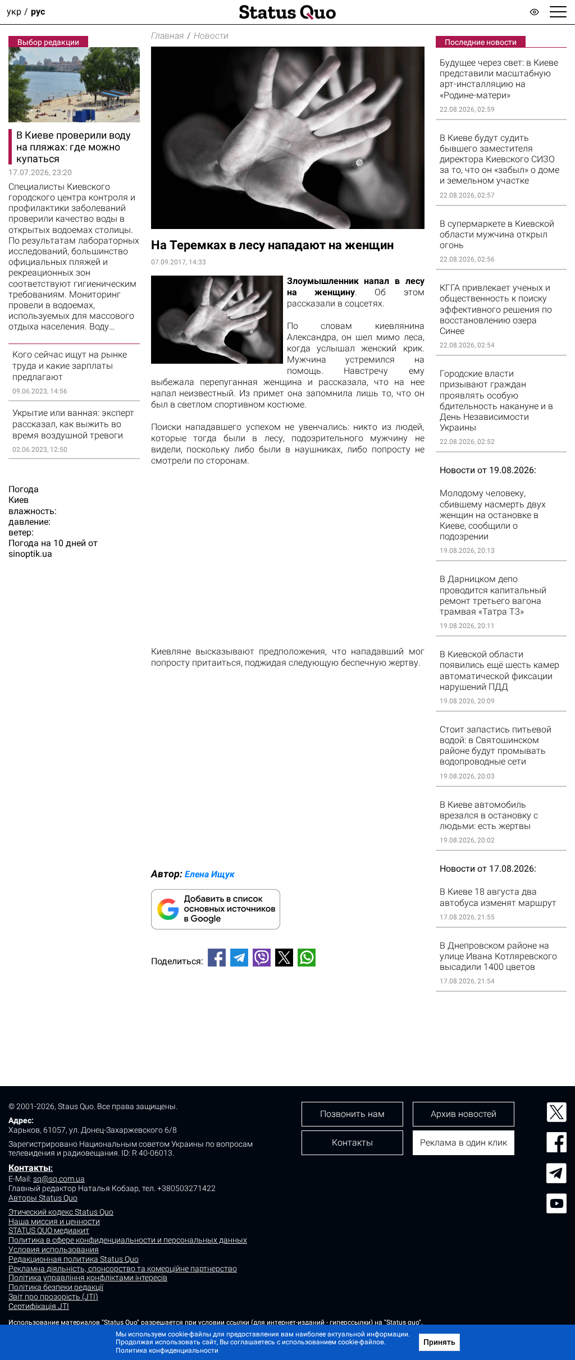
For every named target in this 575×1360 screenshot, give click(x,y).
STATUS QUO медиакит (48, 1230)
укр (14, 12)
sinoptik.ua (30, 553)
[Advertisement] (288, 1012)
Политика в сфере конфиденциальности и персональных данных (127, 1239)
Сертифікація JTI (38, 1306)
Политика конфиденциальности (167, 1350)
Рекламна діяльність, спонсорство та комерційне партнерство (122, 1268)
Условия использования (53, 1249)
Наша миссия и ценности (54, 1221)
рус (38, 12)
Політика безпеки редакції (55, 1287)
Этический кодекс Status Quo (60, 1211)
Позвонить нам (352, 1114)
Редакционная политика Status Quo (73, 1258)
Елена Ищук (210, 874)
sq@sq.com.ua (59, 1178)
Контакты (29, 1167)
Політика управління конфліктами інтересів (87, 1277)
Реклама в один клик (463, 1142)
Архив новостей (463, 1114)
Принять (439, 1342)
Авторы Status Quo (42, 1197)
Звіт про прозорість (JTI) (53, 1296)
